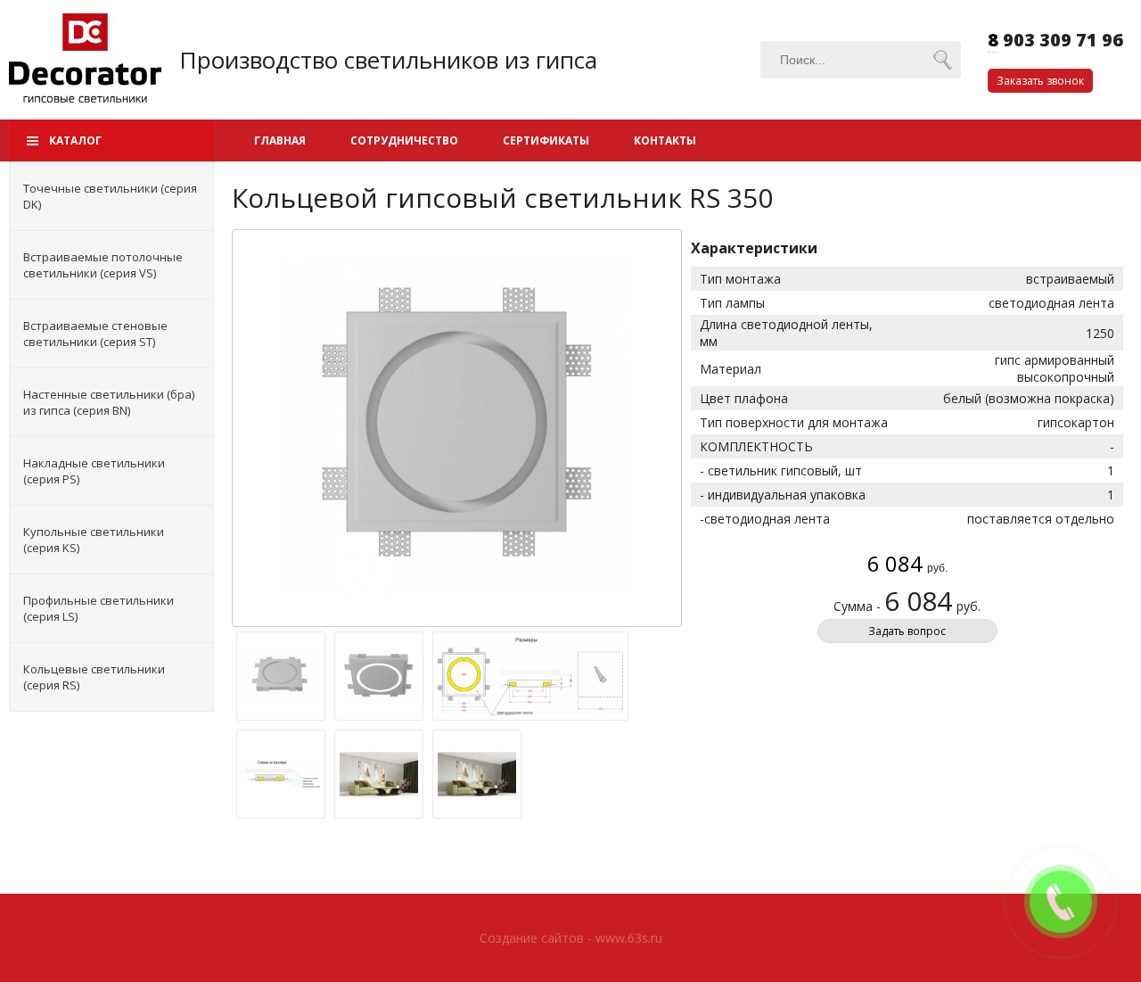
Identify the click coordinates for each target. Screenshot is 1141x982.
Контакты (665, 140)
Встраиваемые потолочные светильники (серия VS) (103, 265)
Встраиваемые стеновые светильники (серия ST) (95, 334)
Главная (280, 140)
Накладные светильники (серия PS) (94, 471)
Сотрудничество (404, 140)
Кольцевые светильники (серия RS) (94, 677)
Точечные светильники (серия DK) (110, 196)
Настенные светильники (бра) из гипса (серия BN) (108, 402)
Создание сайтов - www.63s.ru (571, 937)
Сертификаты (546, 140)
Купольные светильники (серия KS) (93, 540)
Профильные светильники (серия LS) (98, 608)
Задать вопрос (907, 631)
